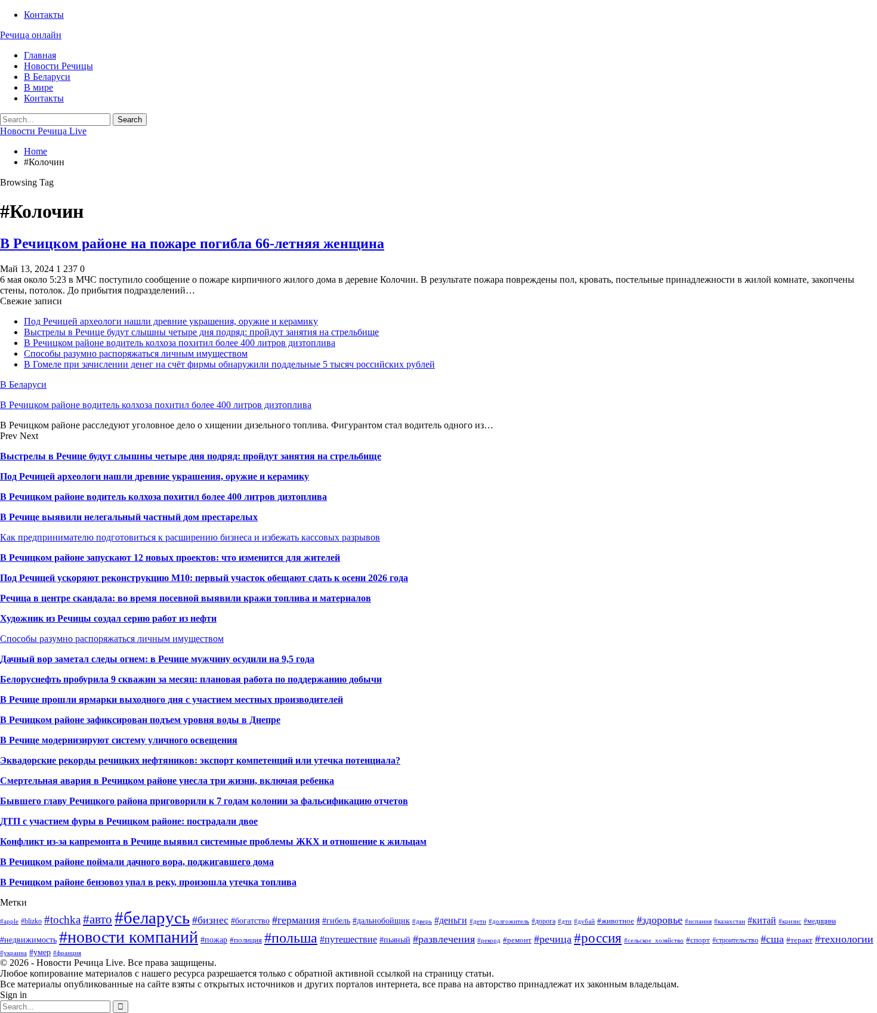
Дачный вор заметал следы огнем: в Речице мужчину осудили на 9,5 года (157, 659)
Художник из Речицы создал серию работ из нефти (108, 618)
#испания (698, 921)
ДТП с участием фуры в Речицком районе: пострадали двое (129, 821)
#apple (9, 921)
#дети (478, 921)
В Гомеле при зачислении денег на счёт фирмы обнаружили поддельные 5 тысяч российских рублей (229, 364)
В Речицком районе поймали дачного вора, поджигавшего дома (137, 862)
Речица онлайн (30, 35)
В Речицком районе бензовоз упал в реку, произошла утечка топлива (148, 882)
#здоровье (660, 920)
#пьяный (394, 939)
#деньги (450, 920)
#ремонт (517, 939)
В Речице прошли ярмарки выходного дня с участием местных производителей (171, 699)
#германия (296, 920)
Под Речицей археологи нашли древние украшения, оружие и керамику (171, 321)
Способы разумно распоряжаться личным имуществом (136, 353)
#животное (615, 920)
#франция (67, 953)
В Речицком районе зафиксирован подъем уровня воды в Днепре (140, 720)
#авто (97, 919)
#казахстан (729, 921)
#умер (40, 952)
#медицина (820, 921)
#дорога (543, 921)
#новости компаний (128, 937)
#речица (553, 939)
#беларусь (152, 917)
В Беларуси (47, 77)
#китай (762, 920)
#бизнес (210, 920)
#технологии (844, 939)
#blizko (31, 921)
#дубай (584, 921)
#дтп (565, 921)
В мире (38, 87)
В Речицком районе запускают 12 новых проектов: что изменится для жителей (170, 557)
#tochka (62, 919)
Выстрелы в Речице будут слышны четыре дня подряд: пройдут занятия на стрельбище (201, 332)
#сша (772, 939)
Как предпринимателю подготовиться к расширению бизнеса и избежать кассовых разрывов (190, 537)
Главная (40, 55)
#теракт (799, 939)
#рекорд (489, 940)
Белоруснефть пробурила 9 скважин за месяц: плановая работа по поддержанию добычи (191, 679)
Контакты (44, 15)
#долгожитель (509, 921)
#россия (598, 938)
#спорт (698, 939)
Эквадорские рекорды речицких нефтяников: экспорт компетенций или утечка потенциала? (200, 760)
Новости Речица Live (43, 131)
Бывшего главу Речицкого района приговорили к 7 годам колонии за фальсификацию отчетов (204, 801)
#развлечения (444, 939)
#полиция (246, 939)
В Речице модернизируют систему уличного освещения (118, 740)
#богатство (250, 920)
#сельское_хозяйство (654, 940)
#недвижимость (28, 939)
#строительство (735, 940)
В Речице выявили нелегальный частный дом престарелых (129, 517)
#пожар (213, 939)
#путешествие (348, 939)
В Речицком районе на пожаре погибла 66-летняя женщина (192, 243)
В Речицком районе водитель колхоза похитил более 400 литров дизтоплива (179, 343)
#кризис (790, 921)
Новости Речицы (58, 66)
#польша (290, 938)
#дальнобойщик (381, 920)
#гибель (336, 920)
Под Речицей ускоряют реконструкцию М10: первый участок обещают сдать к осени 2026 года (204, 578)
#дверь (422, 921)
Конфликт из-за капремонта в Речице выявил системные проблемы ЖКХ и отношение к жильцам (213, 841)
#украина (13, 953)
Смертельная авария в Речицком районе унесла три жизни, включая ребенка (167, 781)
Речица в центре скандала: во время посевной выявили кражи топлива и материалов (185, 598)
